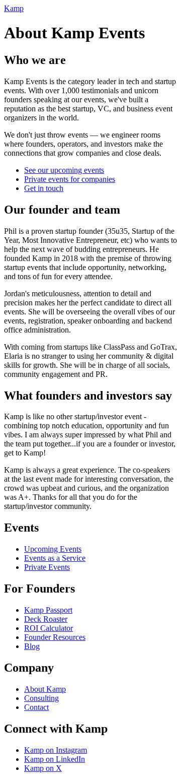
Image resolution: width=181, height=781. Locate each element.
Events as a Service (54, 558)
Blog (32, 646)
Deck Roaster (45, 619)
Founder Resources (54, 637)
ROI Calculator (48, 628)
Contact (36, 707)
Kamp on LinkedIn (54, 759)
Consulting (41, 698)
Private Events (47, 567)
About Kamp (45, 689)
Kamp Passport (48, 610)
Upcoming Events (52, 549)
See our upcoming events (64, 170)
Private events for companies (69, 179)
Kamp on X (43, 768)
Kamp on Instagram (55, 750)
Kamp (14, 8)
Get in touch (43, 188)
